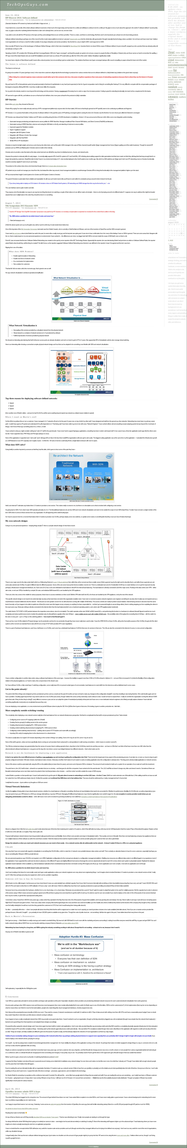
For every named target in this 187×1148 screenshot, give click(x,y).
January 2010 (173, 208)
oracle (171, 84)
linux (174, 77)
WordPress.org (173, 250)
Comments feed (173, 248)
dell (169, 62)
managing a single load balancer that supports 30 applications (99, 797)
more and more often (123, 1135)
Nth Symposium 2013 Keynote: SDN (21, 206)
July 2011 (172, 181)
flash (170, 67)
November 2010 (174, 193)
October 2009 (173, 212)
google (170, 70)
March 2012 (172, 171)
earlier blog (31, 829)
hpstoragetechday (174, 74)
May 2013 (172, 151)
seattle (180, 87)
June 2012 (172, 166)
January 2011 (173, 190)
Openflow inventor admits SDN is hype (22, 1091)
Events (21, 20)
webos (171, 99)
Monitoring (172, 110)
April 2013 (172, 153)
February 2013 (173, 156)
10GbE (178, 52)
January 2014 (173, 141)
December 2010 (174, 191)
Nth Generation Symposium (29, 229)
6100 (183, 52)
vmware (173, 96)
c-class (181, 55)
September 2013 (174, 145)
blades (175, 55)
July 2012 (172, 165)
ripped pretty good (75, 39)
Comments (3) (153, 1085)
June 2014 (172, 136)
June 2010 (172, 200)
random (172, 86)
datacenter (179, 60)
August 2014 (173, 135)
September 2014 (174, 133)
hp (29, 20)
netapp (181, 79)
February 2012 (173, 172)
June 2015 (172, 129)
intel (169, 77)
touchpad (171, 94)
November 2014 (174, 132)
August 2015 (173, 127)
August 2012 (173, 163)
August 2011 (173, 179)
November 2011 (174, 175)
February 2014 (173, 139)
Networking (16, 208)
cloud (171, 59)
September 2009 (174, 214)
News (170, 113)
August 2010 (173, 197)
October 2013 (173, 144)
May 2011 (172, 184)
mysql (176, 79)
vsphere (182, 97)
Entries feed (172, 247)
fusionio (181, 67)
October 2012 (173, 160)
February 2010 (173, 206)
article (52, 1104)
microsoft (182, 77)
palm (177, 84)
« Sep (170, 240)
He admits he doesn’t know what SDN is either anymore (21, 1108)
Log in (171, 245)
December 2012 (174, 157)
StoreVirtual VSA (75, 46)
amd (170, 55)
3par (171, 52)
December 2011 (174, 174)
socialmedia (172, 89)
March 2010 (172, 205)
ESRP (56, 1057)
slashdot (58, 1104)
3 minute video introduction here (57, 166)
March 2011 (172, 187)
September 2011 (174, 178)
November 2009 (174, 211)
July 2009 (172, 217)
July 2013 (172, 148)
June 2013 (172, 150)
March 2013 (172, 154)
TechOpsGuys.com (28, 4)
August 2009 (173, 215)
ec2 (173, 62)
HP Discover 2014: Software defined (21, 18)
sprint (170, 91)
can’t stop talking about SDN (70, 923)
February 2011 (173, 188)
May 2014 (172, 138)
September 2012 (174, 162)
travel (177, 94)
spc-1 (179, 89)
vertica (182, 94)
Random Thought (174, 115)
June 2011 (172, 183)
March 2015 (172, 130)
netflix (170, 82)
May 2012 (172, 168)
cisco (184, 57)
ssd (174, 91)
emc (176, 62)
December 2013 (174, 142)
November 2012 (174, 159)
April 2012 (172, 169)
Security (171, 116)
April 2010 (172, 203)
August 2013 (173, 147)
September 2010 (174, 196)
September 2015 (174, 126)
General (171, 107)
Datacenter (16, 20)
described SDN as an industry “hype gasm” (46, 1117)
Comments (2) (153, 199)
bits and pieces (16, 233)
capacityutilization (174, 57)
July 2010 (172, 199)
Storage (179, 91)
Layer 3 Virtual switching (60, 582)
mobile (171, 79)
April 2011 (172, 185)
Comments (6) (153, 1142)
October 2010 (173, 194)
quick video (15, 104)
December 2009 (174, 209)
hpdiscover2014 (36, 20)
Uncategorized (173, 119)
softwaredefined (48, 20)
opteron (177, 82)
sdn (42, 20)
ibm (182, 75)
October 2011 (173, 177)
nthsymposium (29, 208)
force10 (175, 67)
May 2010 (172, 202)
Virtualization (173, 121)
